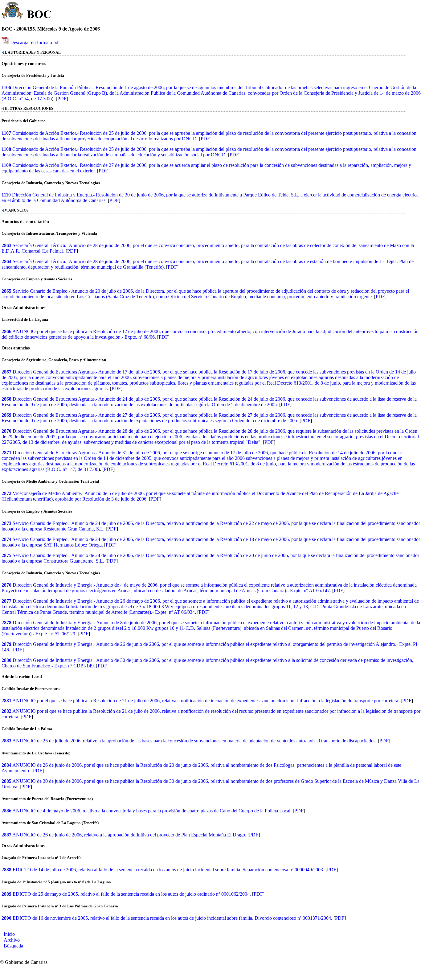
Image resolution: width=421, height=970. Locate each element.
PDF (62, 98)
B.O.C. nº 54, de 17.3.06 (27, 98)
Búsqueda (13, 945)
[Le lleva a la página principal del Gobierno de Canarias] (12, 11)
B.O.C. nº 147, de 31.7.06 (72, 469)
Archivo (12, 940)
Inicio (9, 934)
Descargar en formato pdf (35, 42)
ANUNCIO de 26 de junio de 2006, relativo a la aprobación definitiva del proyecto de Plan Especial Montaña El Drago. (129, 834)
